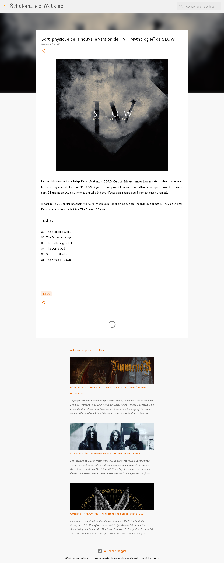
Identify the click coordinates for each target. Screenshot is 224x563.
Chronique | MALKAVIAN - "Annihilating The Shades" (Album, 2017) (108, 513)
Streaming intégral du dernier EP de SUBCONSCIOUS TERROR (105, 453)
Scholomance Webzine (36, 6)
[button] (43, 51)
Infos (46, 293)
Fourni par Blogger (114, 551)
